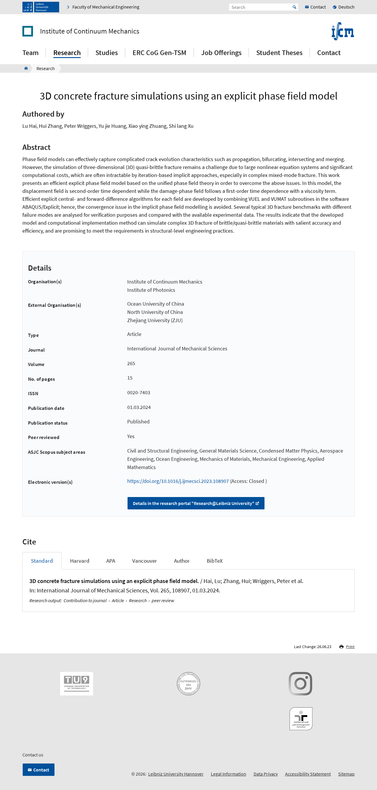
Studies (106, 52)
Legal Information (228, 774)
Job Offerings (221, 52)
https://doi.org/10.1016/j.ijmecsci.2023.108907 (178, 481)
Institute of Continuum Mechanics (89, 31)
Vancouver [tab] (144, 560)
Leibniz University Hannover (176, 774)
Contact (329, 52)
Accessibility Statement (308, 774)
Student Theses (279, 52)
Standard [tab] (42, 560)
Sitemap (346, 774)
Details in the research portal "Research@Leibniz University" (193, 503)
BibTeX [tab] (215, 560)
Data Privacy (266, 774)
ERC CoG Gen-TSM (159, 52)
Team (30, 52)
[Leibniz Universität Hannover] (40, 7)
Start (294, 7)
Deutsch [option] (346, 7)
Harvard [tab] (80, 560)
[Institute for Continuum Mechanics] (24, 68)
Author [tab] (182, 560)
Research (67, 52)
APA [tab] (110, 560)
